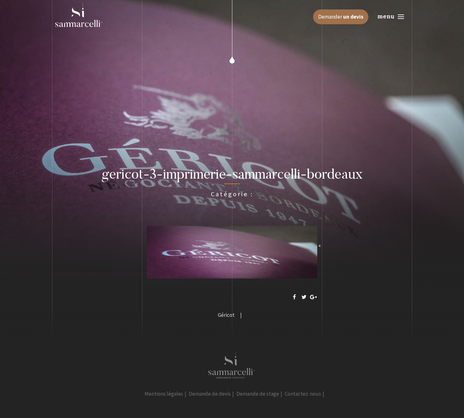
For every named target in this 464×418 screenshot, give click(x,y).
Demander (340, 16)
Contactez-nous (303, 393)
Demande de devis (210, 393)
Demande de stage (257, 393)
